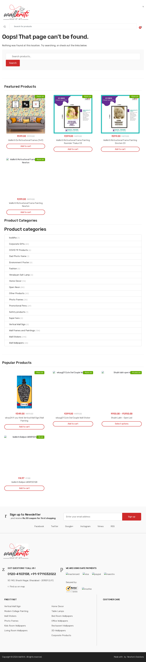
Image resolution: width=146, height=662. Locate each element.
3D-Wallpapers (58, 630)
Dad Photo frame (17, 256)
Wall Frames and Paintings (22, 330)
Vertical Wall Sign (17, 324)
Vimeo (101, 526)
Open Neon (14, 287)
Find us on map (17, 586)
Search (13, 63)
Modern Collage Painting (16, 611)
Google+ (69, 526)
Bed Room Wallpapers (62, 616)
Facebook (39, 526)
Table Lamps (57, 611)
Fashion (13, 268)
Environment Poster (19, 262)
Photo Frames (16, 299)
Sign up (131, 516)
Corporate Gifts (17, 244)
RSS (113, 526)
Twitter (54, 526)
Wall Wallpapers (16, 343)
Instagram (85, 526)
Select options (121, 424)
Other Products (16, 293)
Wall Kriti (21, 657)
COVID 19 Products (18, 250)
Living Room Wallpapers (16, 630)
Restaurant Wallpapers (62, 625)
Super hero (14, 318)
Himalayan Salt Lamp (19, 275)
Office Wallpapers (59, 621)
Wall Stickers (15, 336)
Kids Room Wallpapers (15, 625)
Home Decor (15, 281)
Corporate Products (61, 635)
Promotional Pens (18, 305)
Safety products (17, 312)
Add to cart (26, 146)
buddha (13, 237)
